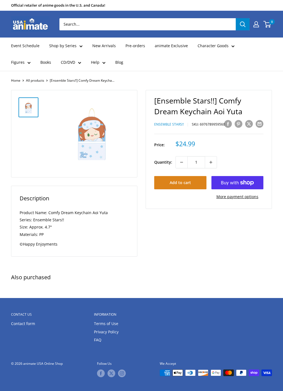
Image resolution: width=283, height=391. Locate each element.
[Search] (243, 24)
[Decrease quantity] (181, 162)
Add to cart (180, 182)
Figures (18, 62)
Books (45, 62)
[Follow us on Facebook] (101, 373)
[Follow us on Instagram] (122, 373)
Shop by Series (63, 45)
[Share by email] (259, 123)
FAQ (97, 339)
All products (35, 80)
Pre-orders (135, 45)
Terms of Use (106, 323)
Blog (119, 62)
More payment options (237, 196)
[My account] (256, 24)
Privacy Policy (106, 331)
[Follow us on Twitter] (111, 373)
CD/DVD (68, 62)
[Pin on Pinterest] (238, 123)
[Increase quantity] (211, 162)
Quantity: (163, 162)
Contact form (23, 323)
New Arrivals (104, 45)
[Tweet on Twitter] (249, 123)
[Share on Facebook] (228, 123)
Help (95, 62)
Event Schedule (25, 45)
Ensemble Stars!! (169, 124)
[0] (267, 24)
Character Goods (213, 45)
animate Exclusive (171, 45)
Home (15, 80)
